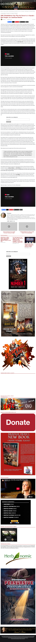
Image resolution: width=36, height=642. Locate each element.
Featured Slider (6, 11)
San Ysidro (20, 41)
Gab (10, 219)
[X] (9, 221)
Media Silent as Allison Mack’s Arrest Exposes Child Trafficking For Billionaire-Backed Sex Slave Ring (6, 239)
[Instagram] (13, 221)
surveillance (18, 174)
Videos (16, 13)
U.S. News (12, 13)
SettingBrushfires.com (20, 217)
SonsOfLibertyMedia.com (17, 216)
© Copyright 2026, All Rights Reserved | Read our (16, 638)
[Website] (7, 221)
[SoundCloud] (14, 221)
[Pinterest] (11, 221)
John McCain (18, 167)
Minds (13, 219)
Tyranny (8, 13)
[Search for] (34, 1)
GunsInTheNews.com (25, 216)
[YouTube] (10, 221)
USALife (16, 219)
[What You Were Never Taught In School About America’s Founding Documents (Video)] (30, 240)
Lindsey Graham (11, 167)
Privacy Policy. (23, 638)
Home (2, 11)
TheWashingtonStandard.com (11, 217)
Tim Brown (4, 19)
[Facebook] (8, 221)
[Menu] (1, 1)
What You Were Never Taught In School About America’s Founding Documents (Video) (29, 245)
